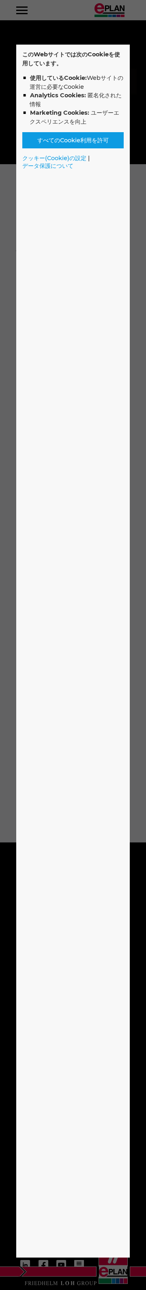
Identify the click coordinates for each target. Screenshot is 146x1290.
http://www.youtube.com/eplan (61, 1265)
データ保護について (47, 165)
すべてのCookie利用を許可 (73, 140)
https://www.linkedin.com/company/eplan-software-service (25, 1265)
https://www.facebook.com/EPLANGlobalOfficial (43, 1265)
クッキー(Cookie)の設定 (54, 158)
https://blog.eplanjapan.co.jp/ (79, 1265)
